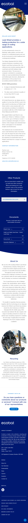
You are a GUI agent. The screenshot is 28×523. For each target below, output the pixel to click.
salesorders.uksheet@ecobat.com (10, 161)
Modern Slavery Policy (7, 511)
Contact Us (14, 409)
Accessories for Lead (10, 199)
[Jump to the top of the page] (26, 520)
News (2, 471)
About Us (3, 463)
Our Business (4, 466)
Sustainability (4, 468)
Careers (3, 473)
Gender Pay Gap (5, 514)
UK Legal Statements (7, 509)
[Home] (7, 3)
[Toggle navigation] (25, 3)
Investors (3, 476)
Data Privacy (4, 506)
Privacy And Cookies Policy (9, 503)
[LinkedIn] (2, 489)
